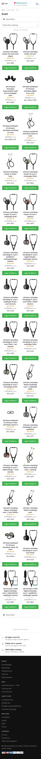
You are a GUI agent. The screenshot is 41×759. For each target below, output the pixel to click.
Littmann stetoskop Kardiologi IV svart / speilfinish (30, 427)
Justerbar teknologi (9, 709)
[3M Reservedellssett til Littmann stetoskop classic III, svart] (10, 535)
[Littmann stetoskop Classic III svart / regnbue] (30, 202)
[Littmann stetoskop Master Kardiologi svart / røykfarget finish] (30, 372)
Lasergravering (7, 700)
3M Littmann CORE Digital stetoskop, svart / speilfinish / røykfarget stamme (30, 592)
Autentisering (7, 692)
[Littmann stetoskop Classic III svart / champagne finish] (30, 161)
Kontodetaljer (7, 665)
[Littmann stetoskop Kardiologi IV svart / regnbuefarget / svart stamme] (10, 455)
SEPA (4, 724)
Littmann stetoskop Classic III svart (30, 53)
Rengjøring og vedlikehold (11, 706)
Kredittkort (6, 717)
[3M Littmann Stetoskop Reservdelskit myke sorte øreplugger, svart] (10, 79)
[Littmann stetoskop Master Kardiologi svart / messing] (30, 455)
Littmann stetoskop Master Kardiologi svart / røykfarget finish (30, 385)
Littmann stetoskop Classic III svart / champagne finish (30, 174)
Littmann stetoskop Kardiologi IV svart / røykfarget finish (30, 342)
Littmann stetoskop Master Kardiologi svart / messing (30, 467)
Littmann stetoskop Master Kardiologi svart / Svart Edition (10, 510)
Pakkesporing (7, 671)
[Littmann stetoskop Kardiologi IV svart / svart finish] (30, 538)
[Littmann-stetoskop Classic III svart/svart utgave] (10, 41)
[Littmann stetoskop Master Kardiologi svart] (30, 497)
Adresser (5, 674)
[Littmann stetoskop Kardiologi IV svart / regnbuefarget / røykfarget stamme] (30, 242)
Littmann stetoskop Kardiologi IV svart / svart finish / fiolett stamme (30, 300)
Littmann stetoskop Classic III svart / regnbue (30, 214)
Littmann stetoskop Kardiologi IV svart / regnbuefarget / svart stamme (10, 468)
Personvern (6, 738)
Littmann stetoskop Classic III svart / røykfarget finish (10, 214)
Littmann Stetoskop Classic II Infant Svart (10, 174)
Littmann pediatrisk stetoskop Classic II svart (30, 133)
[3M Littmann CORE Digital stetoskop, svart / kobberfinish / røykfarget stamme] (10, 578)
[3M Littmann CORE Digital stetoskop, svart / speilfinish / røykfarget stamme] (30, 578)
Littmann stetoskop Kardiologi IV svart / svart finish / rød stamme (10, 343)
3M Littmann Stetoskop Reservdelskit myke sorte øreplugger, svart (10, 91)
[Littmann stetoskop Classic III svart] (30, 41)
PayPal (4, 720)
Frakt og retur (7, 688)
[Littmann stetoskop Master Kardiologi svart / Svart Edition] (10, 497)
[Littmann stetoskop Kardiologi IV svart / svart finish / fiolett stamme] (30, 287)
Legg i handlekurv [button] (10, 68)
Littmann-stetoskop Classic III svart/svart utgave (10, 54)
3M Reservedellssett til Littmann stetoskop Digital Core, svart (30, 90)
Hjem (3, 10)
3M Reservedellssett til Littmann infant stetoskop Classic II (10, 422)
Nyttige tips (6, 703)
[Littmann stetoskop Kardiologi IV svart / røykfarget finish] (30, 329)
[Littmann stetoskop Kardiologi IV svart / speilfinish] (30, 414)
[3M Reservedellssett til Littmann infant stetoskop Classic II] (10, 412)
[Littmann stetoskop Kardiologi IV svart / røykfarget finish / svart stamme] (10, 287)
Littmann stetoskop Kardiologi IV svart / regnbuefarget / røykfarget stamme (30, 256)
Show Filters (10, 19)
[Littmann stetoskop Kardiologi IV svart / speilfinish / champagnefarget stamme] (10, 242)
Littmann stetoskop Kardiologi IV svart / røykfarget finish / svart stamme (10, 300)
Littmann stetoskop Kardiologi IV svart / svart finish (30, 550)
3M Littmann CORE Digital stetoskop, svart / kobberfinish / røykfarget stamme (10, 592)
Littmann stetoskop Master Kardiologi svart (30, 510)
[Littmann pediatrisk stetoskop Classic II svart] (30, 121)
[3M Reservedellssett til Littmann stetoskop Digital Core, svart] (30, 79)
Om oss (4, 735)
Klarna (4, 727)
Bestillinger (6, 668)
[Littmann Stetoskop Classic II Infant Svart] (10, 161)
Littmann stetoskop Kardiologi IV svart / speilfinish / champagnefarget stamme (10, 257)
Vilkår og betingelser (9, 741)
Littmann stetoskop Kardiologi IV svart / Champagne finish (10, 384)
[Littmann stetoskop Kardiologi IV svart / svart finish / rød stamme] (10, 329)
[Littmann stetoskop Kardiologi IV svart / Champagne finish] (10, 372)
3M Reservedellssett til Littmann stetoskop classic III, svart (10, 546)
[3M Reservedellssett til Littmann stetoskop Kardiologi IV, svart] (10, 118)
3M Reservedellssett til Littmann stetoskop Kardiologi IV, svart (10, 129)
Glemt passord (7, 677)
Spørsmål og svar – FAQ (10, 685)
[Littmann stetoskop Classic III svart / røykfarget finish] (10, 202)
